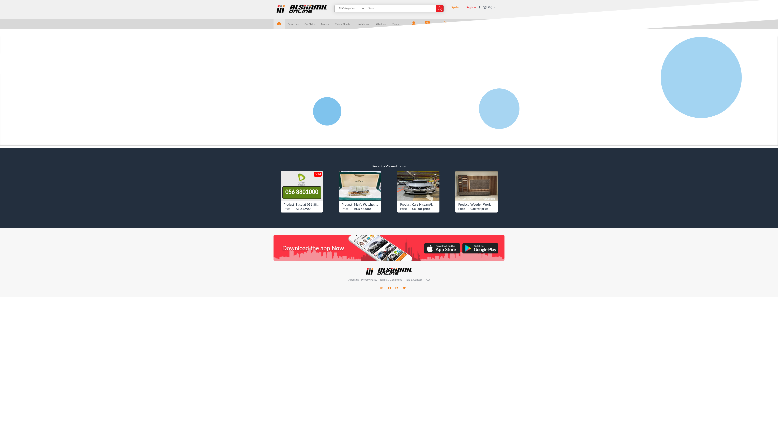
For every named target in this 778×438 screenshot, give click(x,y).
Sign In (454, 7)
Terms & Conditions (391, 280)
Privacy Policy (369, 280)
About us (353, 280)
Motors (325, 24)
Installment (364, 24)
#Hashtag (381, 24)
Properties (293, 24)
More (395, 24)
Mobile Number (343, 24)
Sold (318, 174)
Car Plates (310, 24)
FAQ (427, 280)
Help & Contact (413, 280)
